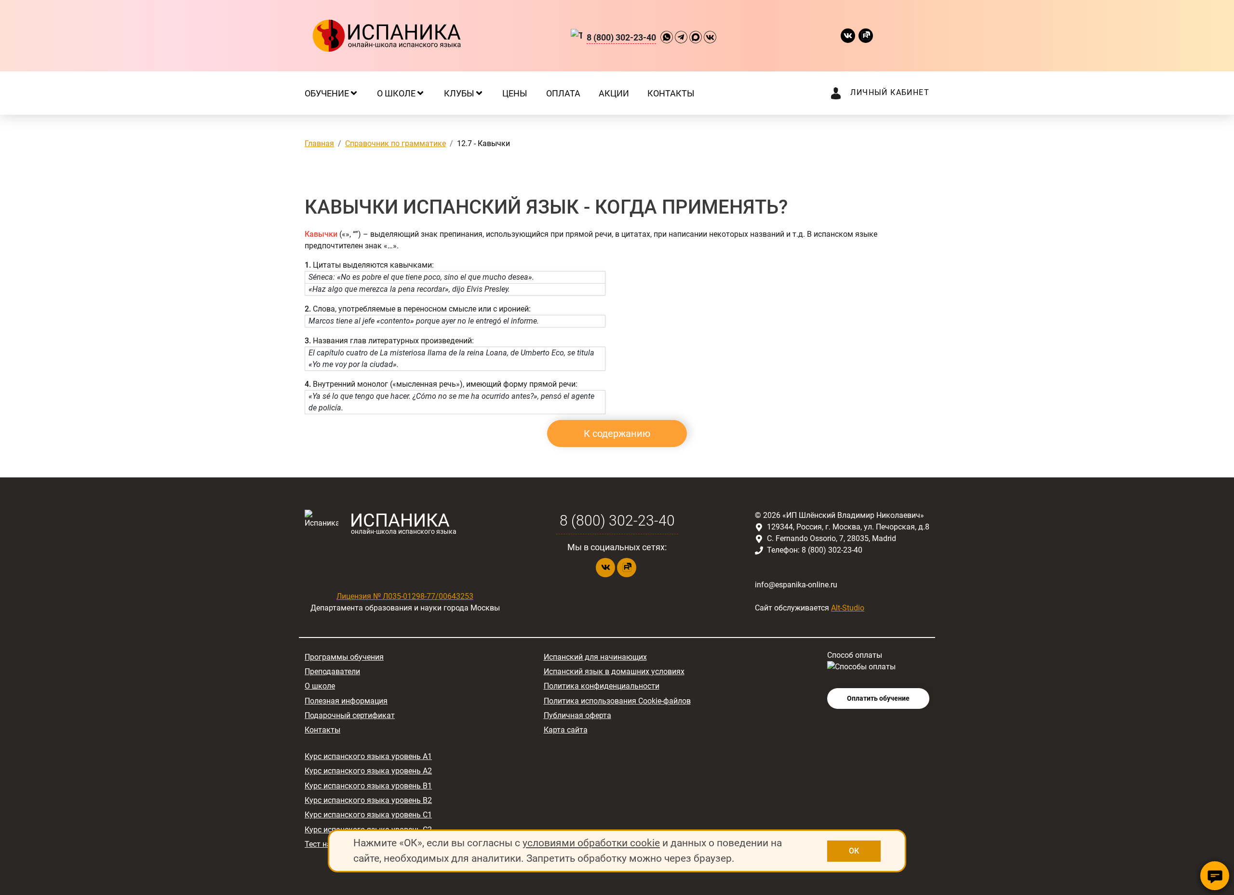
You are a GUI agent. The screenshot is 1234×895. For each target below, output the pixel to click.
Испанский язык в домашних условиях (614, 671)
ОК (854, 850)
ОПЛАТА (563, 93)
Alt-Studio (847, 607)
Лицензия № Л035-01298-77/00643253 (404, 596)
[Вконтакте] (849, 35)
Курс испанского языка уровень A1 (368, 756)
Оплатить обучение (878, 698)
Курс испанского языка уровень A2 (368, 770)
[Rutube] (867, 35)
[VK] (710, 36)
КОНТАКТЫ (671, 93)
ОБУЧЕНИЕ (327, 93)
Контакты (322, 729)
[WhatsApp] (666, 36)
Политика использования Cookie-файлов (617, 700)
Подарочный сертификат (350, 715)
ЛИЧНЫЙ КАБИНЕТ (889, 92)
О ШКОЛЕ (396, 93)
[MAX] (695, 36)
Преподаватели (332, 671)
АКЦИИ (614, 93)
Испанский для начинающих (595, 657)
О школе (320, 686)
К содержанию (617, 433)
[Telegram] (681, 36)
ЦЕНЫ (514, 93)
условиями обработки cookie (591, 843)
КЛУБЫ (459, 93)
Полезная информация (346, 700)
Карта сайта (566, 729)
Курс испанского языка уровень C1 (368, 814)
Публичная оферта (577, 715)
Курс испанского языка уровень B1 (368, 785)
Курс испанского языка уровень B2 (368, 800)
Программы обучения (344, 657)
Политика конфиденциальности (601, 686)
